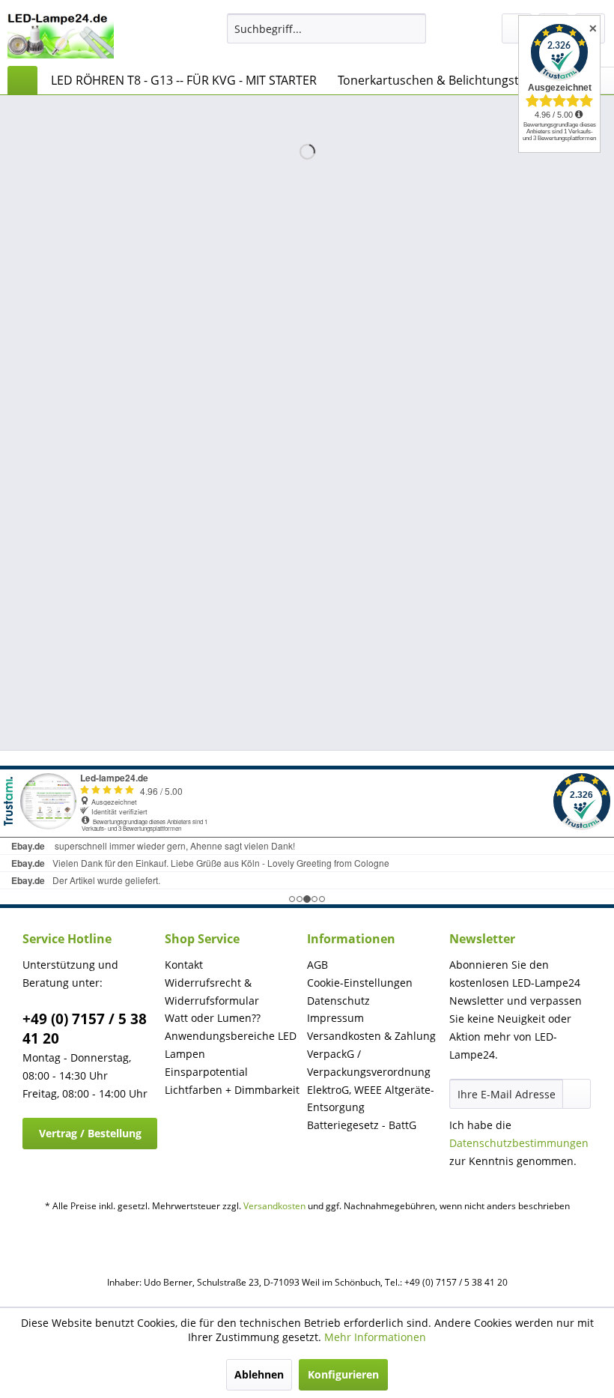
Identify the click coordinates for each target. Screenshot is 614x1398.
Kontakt (184, 964)
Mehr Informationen (375, 1337)
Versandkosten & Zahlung (371, 1036)
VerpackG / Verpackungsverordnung (369, 1063)
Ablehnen (259, 1374)
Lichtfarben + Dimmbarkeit (232, 1090)
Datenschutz (338, 1000)
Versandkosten (274, 1205)
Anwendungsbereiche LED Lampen (231, 1045)
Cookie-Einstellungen (360, 982)
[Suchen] (412, 28)
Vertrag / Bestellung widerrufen (90, 1137)
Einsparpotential (206, 1072)
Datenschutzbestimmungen (519, 1143)
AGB (317, 964)
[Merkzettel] (517, 28)
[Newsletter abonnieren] (576, 1094)
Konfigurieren (343, 1374)
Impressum (335, 1018)
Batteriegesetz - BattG (361, 1125)
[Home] (22, 80)
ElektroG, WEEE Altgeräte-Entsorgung (370, 1099)
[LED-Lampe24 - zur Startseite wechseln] (60, 35)
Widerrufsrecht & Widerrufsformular (212, 991)
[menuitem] (327, 28)
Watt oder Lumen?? (213, 1018)
